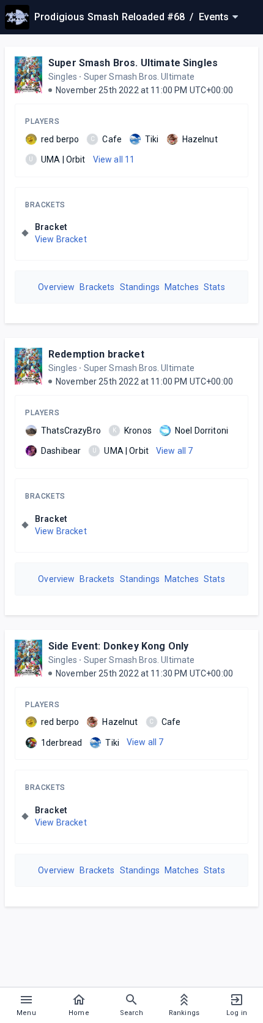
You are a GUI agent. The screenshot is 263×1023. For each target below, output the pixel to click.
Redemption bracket (96, 354)
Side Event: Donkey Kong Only (118, 646)
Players (42, 121)
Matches (182, 287)
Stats (214, 287)
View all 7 (174, 451)
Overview (56, 287)
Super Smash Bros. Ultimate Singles (133, 63)
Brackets (45, 205)
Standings (140, 287)
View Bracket (61, 239)
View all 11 (114, 159)
